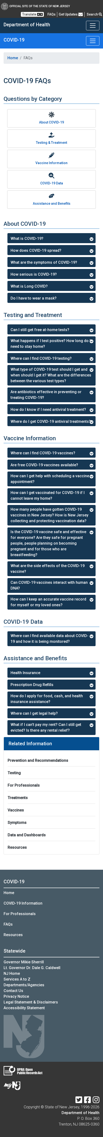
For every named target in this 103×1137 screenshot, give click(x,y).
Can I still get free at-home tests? (40, 329)
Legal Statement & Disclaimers (31, 1002)
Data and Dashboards (27, 835)
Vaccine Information (51, 163)
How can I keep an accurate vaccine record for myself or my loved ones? (48, 602)
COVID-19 (14, 882)
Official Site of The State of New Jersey (39, 6)
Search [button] (93, 14)
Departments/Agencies (24, 985)
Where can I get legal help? (34, 713)
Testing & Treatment (51, 143)
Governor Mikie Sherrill (24, 962)
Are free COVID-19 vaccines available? (44, 465)
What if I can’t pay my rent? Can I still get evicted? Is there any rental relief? (46, 727)
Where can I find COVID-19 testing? (41, 358)
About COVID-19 (51, 122)
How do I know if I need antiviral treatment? (48, 409)
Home (12, 58)
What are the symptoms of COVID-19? (44, 262)
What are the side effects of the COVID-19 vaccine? (48, 568)
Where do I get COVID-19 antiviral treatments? (51, 421)
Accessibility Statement (24, 1008)
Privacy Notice (16, 996)
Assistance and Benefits (51, 203)
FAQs (8, 924)
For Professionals (24, 785)
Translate (29, 14)
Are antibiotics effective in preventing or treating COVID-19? (46, 395)
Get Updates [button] (68, 14)
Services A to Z (17, 979)
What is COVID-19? (27, 238)
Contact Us (13, 990)
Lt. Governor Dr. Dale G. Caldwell (32, 967)
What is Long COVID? (29, 286)
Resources (17, 847)
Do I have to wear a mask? (34, 298)
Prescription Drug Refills (32, 684)
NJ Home (12, 973)
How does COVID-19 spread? (36, 250)
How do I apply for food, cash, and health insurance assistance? (47, 699)
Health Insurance (25, 672)
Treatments (18, 797)
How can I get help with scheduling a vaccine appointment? (50, 479)
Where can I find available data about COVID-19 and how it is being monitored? (49, 638)
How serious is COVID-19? (34, 274)
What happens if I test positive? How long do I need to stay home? (51, 343)
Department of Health (80, 1112)
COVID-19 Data (51, 183)
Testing (14, 773)
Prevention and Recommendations (38, 760)
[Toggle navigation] (92, 25)
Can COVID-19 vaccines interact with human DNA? (49, 585)
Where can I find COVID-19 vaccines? (43, 453)
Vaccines (16, 810)
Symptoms (17, 822)
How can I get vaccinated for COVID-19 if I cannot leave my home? (48, 495)
